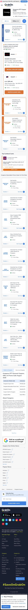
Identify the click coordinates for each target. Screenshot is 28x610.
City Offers (16, 539)
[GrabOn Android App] (6, 515)
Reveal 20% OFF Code (14, 69)
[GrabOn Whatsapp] (3, 521)
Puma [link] (4, 480)
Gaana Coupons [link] (6, 452)
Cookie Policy (22, 603)
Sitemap (4, 571)
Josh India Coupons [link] (7, 462)
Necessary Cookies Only (19, 606)
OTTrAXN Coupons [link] (7, 449)
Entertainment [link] (9, 489)
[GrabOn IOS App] (17, 515)
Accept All (6, 606)
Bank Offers (17, 543)
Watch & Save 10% (14, 92)
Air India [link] (4, 478)
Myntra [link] (4, 473)
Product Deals (5, 545)
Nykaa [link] (4, 475)
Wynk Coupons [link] (6, 459)
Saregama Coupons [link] (7, 457)
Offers (16, 21)
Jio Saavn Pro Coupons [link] (7, 454)
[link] (6, 521)
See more (5, 464)
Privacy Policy (5, 560)
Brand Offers (17, 541)
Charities (4, 548)
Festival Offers (17, 545)
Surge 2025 (5, 541)
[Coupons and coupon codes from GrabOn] (9, 5)
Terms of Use (5, 562)
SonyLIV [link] (13, 77)
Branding (4, 564)
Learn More (19, 532)
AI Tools (4, 539)
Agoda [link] (4, 483)
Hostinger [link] (5, 470)
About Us (4, 558)
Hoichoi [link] (13, 54)
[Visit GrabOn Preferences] (14, 440)
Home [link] (3, 489)
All (7, 21)
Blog (3, 543)
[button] (24, 21)
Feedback (4, 573)
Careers (4, 566)
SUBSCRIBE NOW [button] (14, 503)
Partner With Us (6, 569)
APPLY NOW (14, 169)
